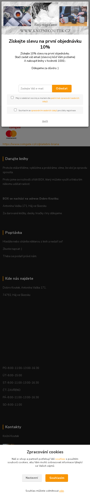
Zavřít (45, 121)
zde (61, 490)
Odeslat (62, 88)
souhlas (60, 459)
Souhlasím (56, 478)
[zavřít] (81, 8)
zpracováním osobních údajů (44, 110)
